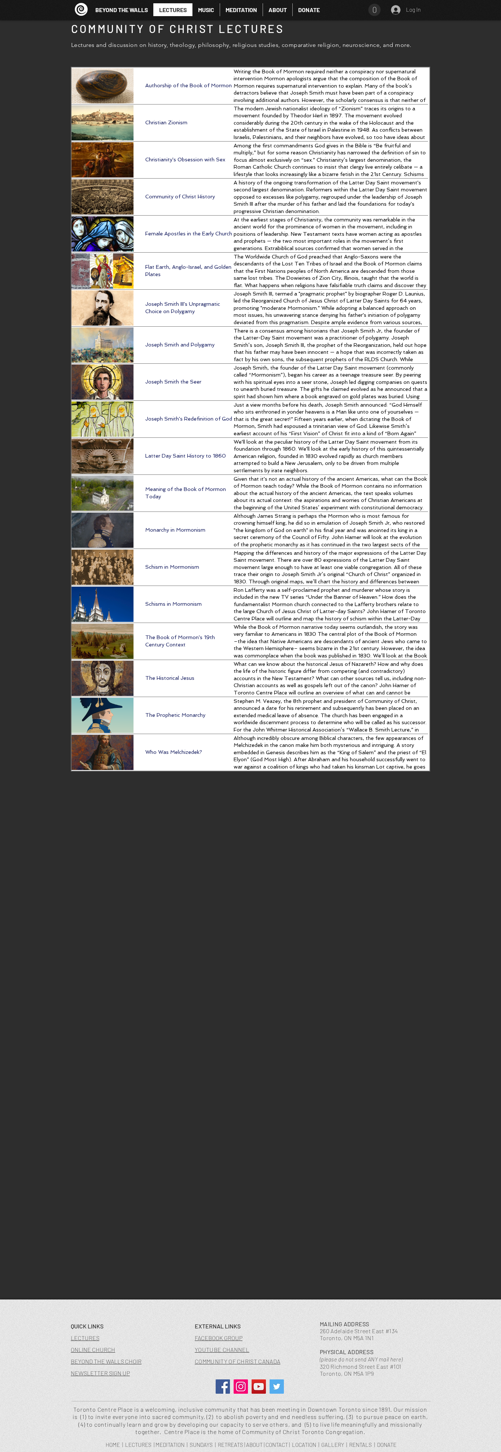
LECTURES (138, 1444)
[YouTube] (259, 1386)
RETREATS (230, 1444)
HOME (113, 1444)
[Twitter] (277, 1386)
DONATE (386, 1444)
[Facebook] (223, 1386)
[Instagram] (241, 1386)
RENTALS (360, 1444)
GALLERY (332, 1444)
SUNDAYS (201, 1444)
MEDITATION (170, 1444)
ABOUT (254, 1444)
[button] (206, 9)
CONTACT (277, 1444)
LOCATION (304, 1444)
